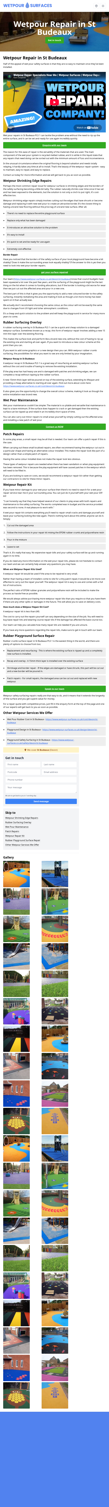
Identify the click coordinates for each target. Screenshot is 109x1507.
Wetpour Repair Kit (14, 835)
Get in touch (54, 40)
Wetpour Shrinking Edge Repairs (21, 817)
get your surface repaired (54, 272)
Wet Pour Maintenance (16, 826)
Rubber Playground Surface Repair (22, 840)
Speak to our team (54, 688)
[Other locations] (96, 6)
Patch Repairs (12, 831)
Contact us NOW (54, 426)
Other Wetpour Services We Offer (22, 844)
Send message (41, 801)
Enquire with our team (55, 145)
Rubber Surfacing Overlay (18, 822)
